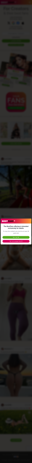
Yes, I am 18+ (16, 237)
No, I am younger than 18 (16, 241)
